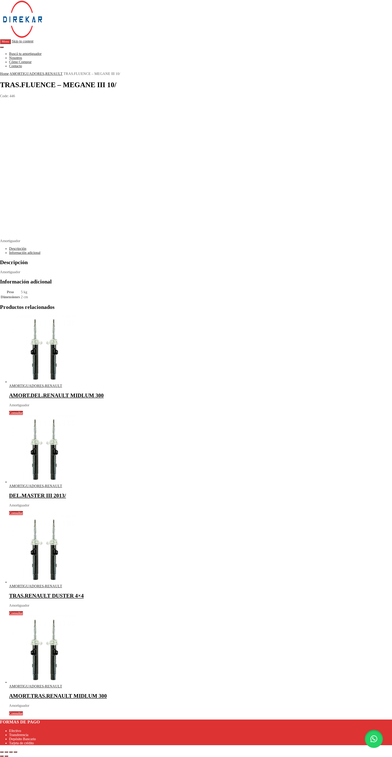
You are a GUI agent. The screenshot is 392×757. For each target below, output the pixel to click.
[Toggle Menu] (2, 47)
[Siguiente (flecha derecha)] (6, 756)
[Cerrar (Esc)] (15, 752)
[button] (374, 739)
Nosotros (15, 58)
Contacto (15, 66)
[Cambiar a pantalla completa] (6, 752)
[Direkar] (22, 37)
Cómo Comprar (20, 62)
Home (4, 74)
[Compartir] (11, 752)
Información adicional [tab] (24, 253)
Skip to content (22, 41)
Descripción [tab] (17, 249)
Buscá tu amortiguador (25, 54)
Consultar (16, 413)
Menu (5, 41)
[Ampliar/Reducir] (2, 752)
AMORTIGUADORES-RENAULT (36, 74)
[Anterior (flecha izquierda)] (2, 756)
